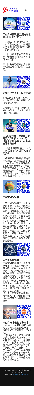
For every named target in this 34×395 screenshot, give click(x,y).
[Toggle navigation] (29, 9)
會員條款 (16, 374)
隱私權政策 (24, 374)
